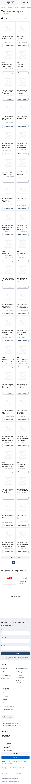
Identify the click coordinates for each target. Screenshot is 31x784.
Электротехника (7, 675)
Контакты (5, 696)
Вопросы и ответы (8, 709)
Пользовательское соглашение (9, 778)
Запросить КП (15, 757)
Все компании (15, 596)
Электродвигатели (23, 668)
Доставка (5, 699)
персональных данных (22, 657)
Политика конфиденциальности (10, 781)
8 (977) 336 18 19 (24, 2)
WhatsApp (15, 753)
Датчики (5, 668)
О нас (4, 692)
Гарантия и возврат (8, 706)
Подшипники (6, 672)
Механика (6, 678)
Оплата (5, 702)
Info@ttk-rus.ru (5, 736)
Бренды (20, 672)
